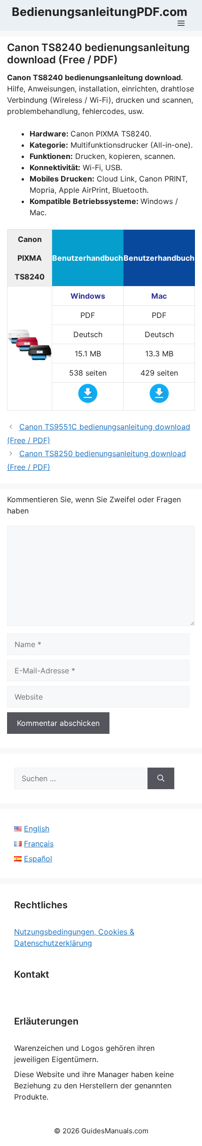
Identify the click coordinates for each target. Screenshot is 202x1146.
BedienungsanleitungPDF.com (99, 12)
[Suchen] (161, 778)
